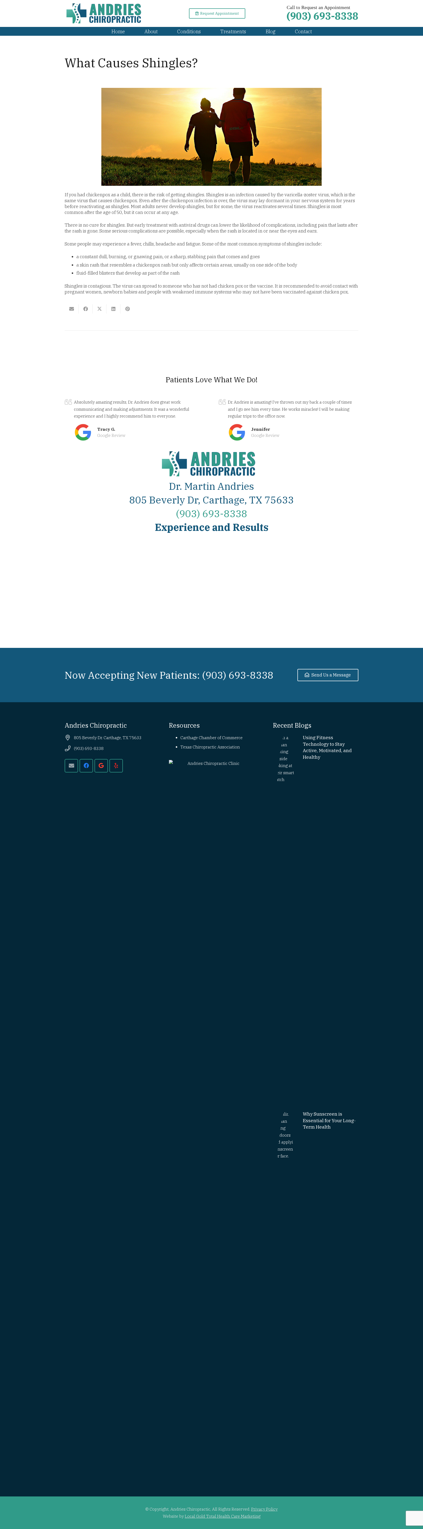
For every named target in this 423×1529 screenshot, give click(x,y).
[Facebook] (86, 765)
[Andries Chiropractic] (106, 13)
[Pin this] (127, 309)
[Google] (101, 765)
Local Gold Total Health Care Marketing (222, 1516)
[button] (162, 31)
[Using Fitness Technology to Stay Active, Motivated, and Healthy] (315, 917)
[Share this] (86, 309)
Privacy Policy (264, 1509)
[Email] (71, 765)
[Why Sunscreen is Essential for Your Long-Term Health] (315, 1294)
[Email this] (72, 309)
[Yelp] (116, 765)
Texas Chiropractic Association (210, 747)
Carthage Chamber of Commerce (211, 737)
